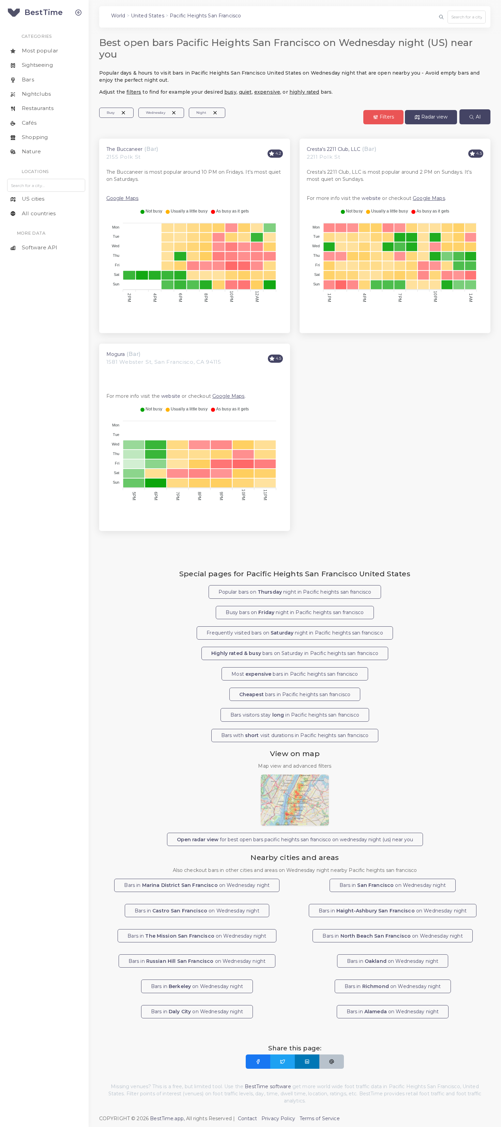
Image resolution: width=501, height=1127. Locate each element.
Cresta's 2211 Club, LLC (333, 149)
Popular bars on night (294, 592)
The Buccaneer (124, 149)
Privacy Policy (278, 1118)
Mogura (115, 354)
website (371, 198)
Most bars (294, 674)
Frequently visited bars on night (295, 633)
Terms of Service (320, 1118)
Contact (247, 1118)
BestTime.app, (167, 1118)
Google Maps (122, 198)
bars (294, 694)
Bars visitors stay (294, 715)
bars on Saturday (294, 653)
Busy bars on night (295, 612)
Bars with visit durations (295, 735)
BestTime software (268, 1086)
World (118, 16)
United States (147, 16)
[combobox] (466, 17)
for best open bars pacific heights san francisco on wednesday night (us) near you (295, 839)
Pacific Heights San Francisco (205, 16)
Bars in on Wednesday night (197, 885)
